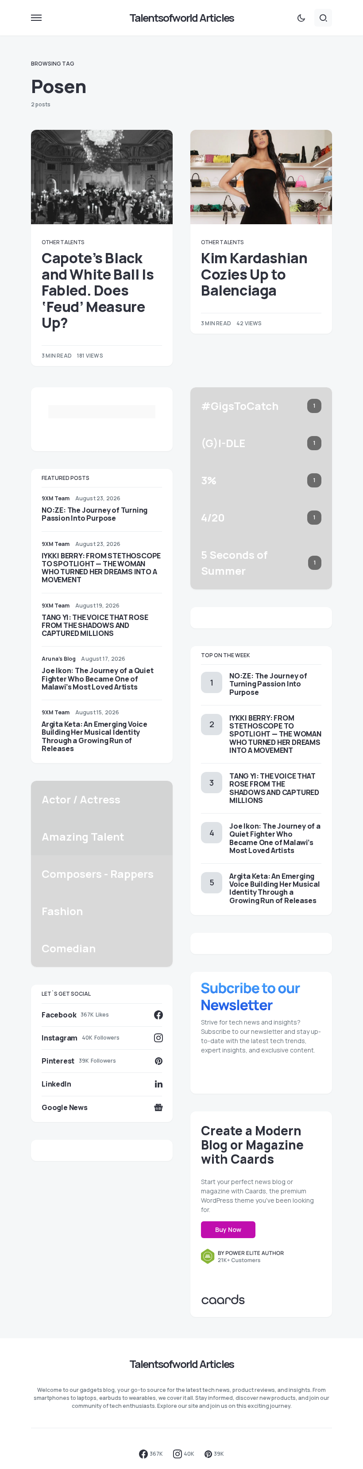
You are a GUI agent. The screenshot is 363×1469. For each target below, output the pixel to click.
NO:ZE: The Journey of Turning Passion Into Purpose (94, 514)
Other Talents (63, 242)
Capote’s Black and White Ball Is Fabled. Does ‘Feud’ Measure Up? (98, 290)
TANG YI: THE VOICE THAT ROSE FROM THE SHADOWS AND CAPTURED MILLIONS (95, 625)
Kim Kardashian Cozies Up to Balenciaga (254, 274)
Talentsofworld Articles (181, 17)
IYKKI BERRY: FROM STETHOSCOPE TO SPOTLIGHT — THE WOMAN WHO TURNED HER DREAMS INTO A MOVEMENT (101, 568)
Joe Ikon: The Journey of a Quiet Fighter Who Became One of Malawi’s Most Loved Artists (98, 678)
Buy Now (228, 1229)
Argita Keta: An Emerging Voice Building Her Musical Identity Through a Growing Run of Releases (94, 736)
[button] (36, 17)
